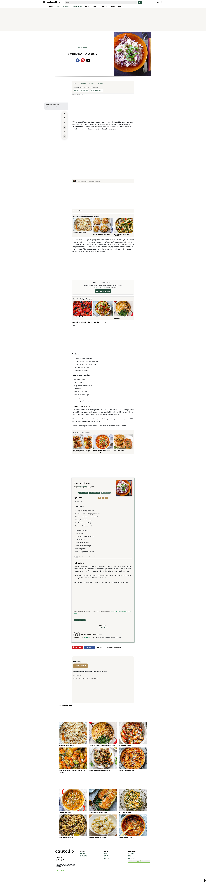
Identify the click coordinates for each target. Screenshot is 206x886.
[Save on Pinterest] (64, 118)
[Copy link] (64, 122)
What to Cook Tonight (63, 6)
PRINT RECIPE (95, 493)
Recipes (87, 6)
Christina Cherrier (53, 104)
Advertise (131, 853)
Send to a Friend (115, 647)
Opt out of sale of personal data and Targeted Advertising (139, 861)
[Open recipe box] (64, 132)
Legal (129, 856)
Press (129, 855)
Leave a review (80, 665)
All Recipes (83, 853)
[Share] (64, 113)
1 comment (83, 83)
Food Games (103, 6)
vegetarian (105, 627)
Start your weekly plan (103, 291)
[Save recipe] (64, 127)
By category (83, 855)
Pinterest (78, 647)
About (120, 6)
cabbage (100, 627)
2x (102, 497)
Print (101, 647)
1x (99, 497)
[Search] (140, 2)
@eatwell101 (88, 637)
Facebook (90, 647)
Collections (83, 856)
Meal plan (106, 493)
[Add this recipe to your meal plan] (64, 136)
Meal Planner (77, 6)
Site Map (106, 858)
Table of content (77, 211)
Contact (106, 855)
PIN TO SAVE (83, 493)
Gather (113, 6)
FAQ (105, 856)
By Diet (95, 6)
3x (106, 497)
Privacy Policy (132, 858)
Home (51, 6)
